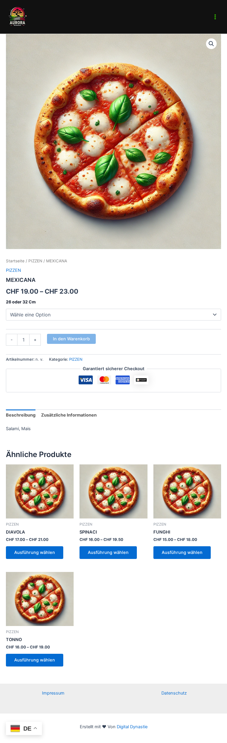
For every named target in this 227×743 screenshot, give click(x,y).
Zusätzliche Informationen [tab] (69, 415)
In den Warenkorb (71, 339)
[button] (211, 43)
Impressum (53, 693)
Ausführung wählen (34, 552)
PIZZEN (35, 260)
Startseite (15, 260)
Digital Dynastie (131, 726)
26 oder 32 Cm (21, 301)
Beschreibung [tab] (20, 415)
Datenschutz (174, 693)
